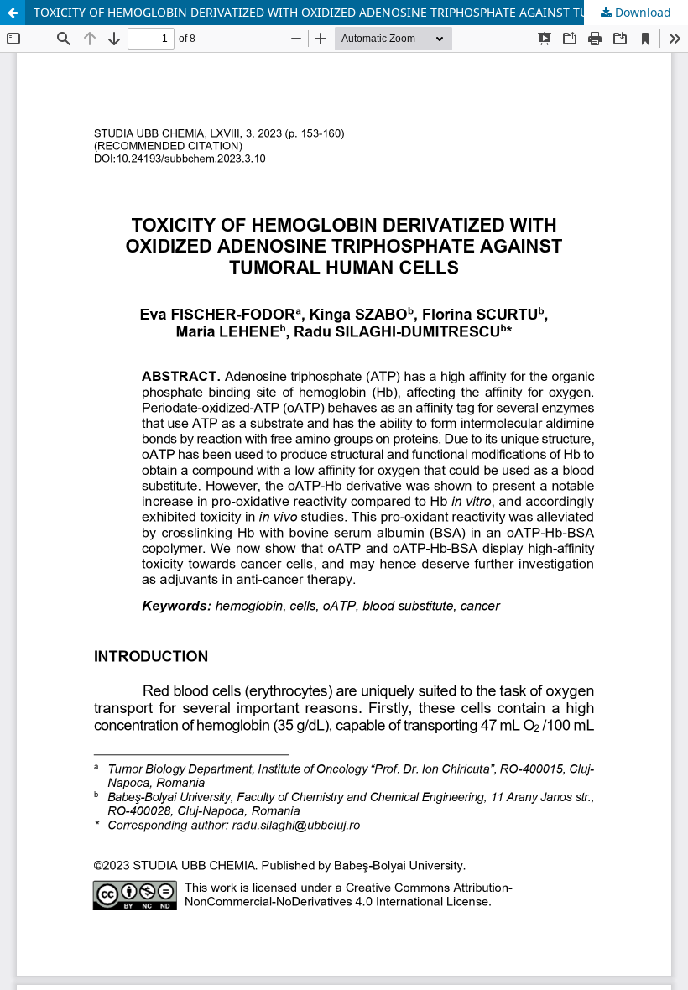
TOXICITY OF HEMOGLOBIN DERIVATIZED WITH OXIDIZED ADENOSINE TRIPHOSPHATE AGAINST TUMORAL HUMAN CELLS (361, 12)
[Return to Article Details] (12, 12)
